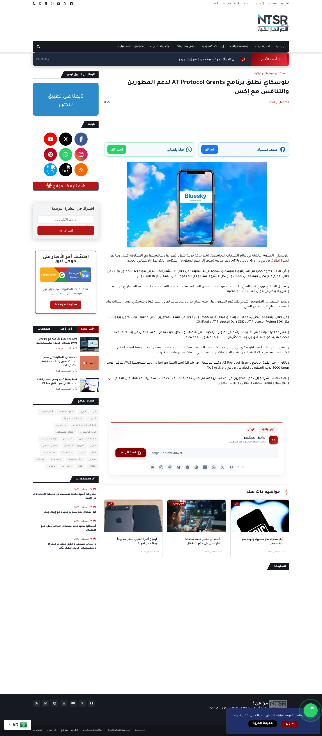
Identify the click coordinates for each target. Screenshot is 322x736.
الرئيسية (285, 3)
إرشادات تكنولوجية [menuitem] (213, 46)
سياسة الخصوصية (119, 730)
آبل (94, 412)
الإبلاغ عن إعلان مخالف (226, 3)
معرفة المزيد (263, 723)
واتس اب (66, 466)
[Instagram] (161, 467)
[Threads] (169, 467)
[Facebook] (231, 467)
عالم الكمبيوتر (75, 459)
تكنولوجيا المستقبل (74, 446)
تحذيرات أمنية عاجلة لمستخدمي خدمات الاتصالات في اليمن (64, 496)
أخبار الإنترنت (260, 74)
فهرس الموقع (69, 730)
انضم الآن (117, 149)
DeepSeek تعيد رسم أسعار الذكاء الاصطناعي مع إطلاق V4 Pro (56, 382)
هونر (80, 466)
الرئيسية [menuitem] (281, 46)
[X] (222, 467)
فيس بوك (56, 459)
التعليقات (44, 329)
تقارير (93, 446)
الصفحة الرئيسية (279, 74)
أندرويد (92, 419)
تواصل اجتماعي (49, 446)
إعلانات (247, 3)
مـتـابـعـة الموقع (66, 186)
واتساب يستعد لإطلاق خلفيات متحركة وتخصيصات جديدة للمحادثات (72, 546)
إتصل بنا (259, 3)
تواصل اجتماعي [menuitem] (161, 46)
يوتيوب (51, 466)
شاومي (92, 459)
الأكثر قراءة (88, 329)
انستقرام (67, 439)
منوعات (40, 459)
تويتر (251, 429)
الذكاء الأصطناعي (65, 432)
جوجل (82, 452)
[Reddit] (187, 467)
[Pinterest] (196, 467)
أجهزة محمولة (67, 412)
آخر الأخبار (66, 329)
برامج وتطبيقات (49, 439)
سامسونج (67, 452)
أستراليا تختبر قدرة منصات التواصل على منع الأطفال (68, 528)
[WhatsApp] (213, 467)
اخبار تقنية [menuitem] (264, 46)
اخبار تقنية (61, 425)
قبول (290, 723)
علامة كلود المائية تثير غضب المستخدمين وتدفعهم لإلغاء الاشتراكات (59, 361)
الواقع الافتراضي (87, 439)
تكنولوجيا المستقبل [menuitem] (132, 46)
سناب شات (49, 452)
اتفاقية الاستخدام (93, 730)
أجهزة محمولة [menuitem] (240, 46)
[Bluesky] (178, 467)
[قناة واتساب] (311, 710)
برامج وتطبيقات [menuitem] (186, 46)
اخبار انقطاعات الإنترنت (84, 425)
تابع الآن (210, 149)
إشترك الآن (65, 230)
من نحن (272, 3)
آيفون (83, 412)
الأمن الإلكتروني (88, 432)
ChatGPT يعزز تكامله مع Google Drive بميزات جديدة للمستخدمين (56, 341)
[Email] (152, 467)
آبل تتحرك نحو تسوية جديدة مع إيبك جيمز (211, 59)
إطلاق (275, 261)
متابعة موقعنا (66, 304)
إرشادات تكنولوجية (73, 419)
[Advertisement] (112, 22)
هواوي (92, 466)
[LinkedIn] (205, 467)
